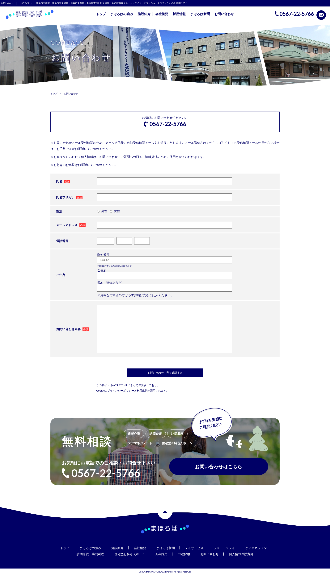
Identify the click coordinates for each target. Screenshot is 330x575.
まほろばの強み (121, 14)
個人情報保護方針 (241, 554)
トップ (101, 14)
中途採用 (184, 554)
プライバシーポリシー (120, 390)
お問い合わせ (224, 14)
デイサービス (194, 548)
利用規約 (142, 390)
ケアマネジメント (257, 548)
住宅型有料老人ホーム (129, 554)
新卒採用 (161, 554)
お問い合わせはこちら (218, 466)
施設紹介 (144, 14)
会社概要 (161, 14)
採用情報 (179, 14)
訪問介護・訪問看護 (90, 554)
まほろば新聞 (200, 14)
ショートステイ (224, 548)
